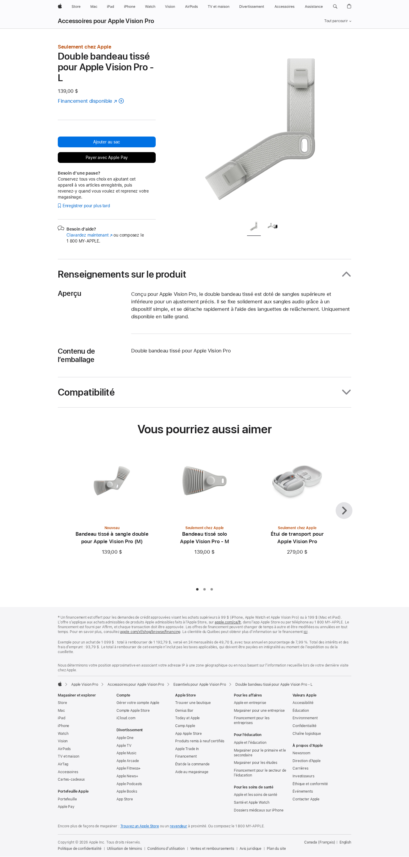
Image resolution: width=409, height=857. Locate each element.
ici (305, 632)
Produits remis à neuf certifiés (199, 741)
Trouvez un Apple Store (139, 826)
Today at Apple (187, 718)
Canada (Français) (319, 842)
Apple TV (123, 746)
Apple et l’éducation (250, 743)
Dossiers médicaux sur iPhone (259, 810)
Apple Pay (66, 807)
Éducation (301, 710)
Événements (303, 791)
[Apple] (60, 684)
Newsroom (301, 753)
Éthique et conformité (310, 784)
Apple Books (126, 791)
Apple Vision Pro (84, 684)
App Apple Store (188, 734)
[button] (335, 6)
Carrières (300, 768)
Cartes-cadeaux (71, 779)
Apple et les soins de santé (255, 795)
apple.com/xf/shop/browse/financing (150, 632)
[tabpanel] (265, 129)
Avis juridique (250, 849)
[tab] (254, 227)
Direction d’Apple (307, 761)
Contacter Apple (306, 799)
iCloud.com (125, 718)
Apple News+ (127, 776)
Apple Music (126, 753)
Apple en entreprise (250, 703)
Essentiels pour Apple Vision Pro (199, 684)
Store (62, 703)
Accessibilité (303, 703)
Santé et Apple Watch (251, 802)
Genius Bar (184, 710)
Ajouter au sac (106, 142)
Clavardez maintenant (89, 235)
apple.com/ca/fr (228, 622)
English (345, 842)
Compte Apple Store (133, 710)
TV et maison (68, 756)
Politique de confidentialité (80, 849)
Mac (61, 710)
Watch (63, 734)
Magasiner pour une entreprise (259, 710)
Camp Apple (185, 726)
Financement (186, 756)
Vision (63, 741)
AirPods (64, 749)
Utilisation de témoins (124, 849)
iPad (61, 718)
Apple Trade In (187, 749)
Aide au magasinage (191, 772)
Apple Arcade (127, 761)
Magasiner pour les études (255, 763)
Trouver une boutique (193, 703)
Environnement (305, 718)
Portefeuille (67, 799)
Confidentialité (304, 726)
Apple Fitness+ (128, 768)
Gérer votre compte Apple (137, 703)
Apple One (125, 738)
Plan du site (276, 849)
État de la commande (192, 764)
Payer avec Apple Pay (107, 157)
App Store (124, 799)
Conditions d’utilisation (166, 849)
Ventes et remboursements (212, 849)
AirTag (63, 764)
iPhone (63, 726)
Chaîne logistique (307, 734)
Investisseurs (303, 776)
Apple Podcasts (129, 784)
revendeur (178, 826)
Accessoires (68, 772)
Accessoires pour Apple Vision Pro (106, 21)
